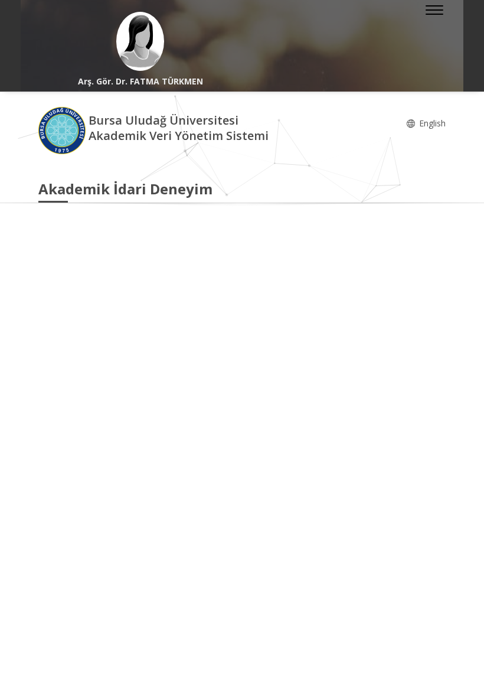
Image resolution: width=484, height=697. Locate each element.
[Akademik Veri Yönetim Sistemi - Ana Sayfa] (63, 129)
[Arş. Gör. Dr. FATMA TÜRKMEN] (140, 41)
